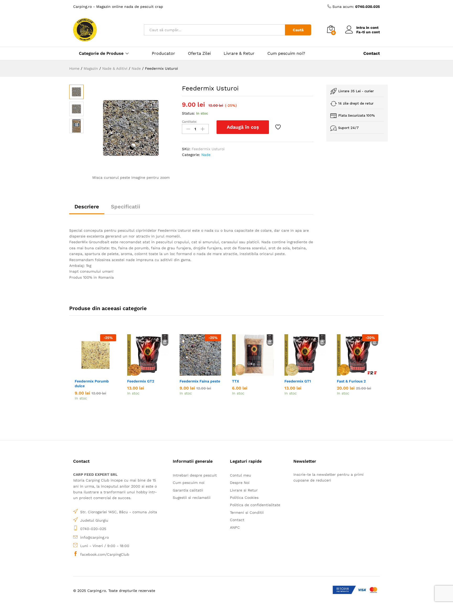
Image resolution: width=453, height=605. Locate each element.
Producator (163, 53)
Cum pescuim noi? (286, 53)
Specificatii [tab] (125, 206)
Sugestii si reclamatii (192, 497)
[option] (95, 378)
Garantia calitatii (188, 490)
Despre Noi (240, 482)
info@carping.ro (94, 537)
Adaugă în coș (243, 127)
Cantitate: (189, 121)
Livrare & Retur (239, 53)
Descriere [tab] (86, 206)
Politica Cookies (244, 497)
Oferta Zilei (199, 53)
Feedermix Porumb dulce (92, 383)
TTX (235, 381)
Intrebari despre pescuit (195, 475)
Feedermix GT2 (140, 381)
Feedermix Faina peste (200, 381)
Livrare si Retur (244, 490)
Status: (188, 113)
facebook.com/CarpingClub (104, 554)
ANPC (235, 527)
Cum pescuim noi (188, 482)
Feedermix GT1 (297, 381)
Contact (237, 520)
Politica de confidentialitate (255, 505)
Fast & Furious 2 (351, 381)
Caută (298, 30)
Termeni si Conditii (247, 512)
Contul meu (240, 475)
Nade (206, 155)
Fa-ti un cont (368, 32)
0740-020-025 (93, 529)
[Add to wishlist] (278, 127)
